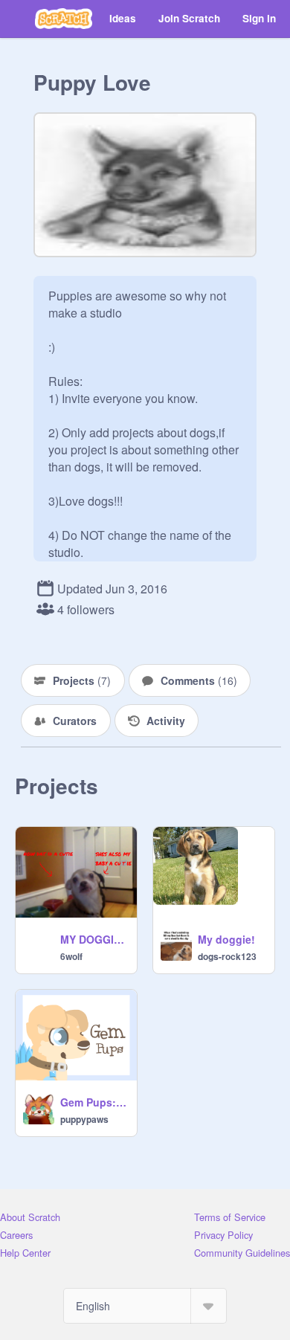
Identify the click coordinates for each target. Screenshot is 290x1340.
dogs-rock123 (227, 956)
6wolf (71, 956)
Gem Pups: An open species (94, 1102)
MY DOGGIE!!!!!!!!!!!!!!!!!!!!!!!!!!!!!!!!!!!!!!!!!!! (94, 939)
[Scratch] (63, 18)
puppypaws (84, 1119)
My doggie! (226, 939)
